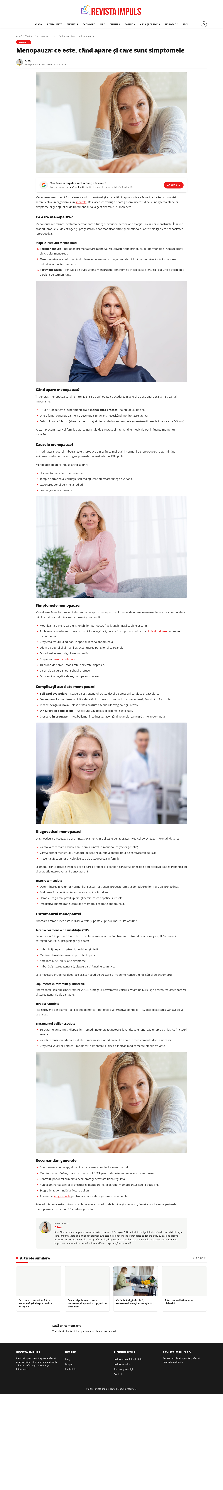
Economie (89, 24)
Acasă (19, 36)
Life (102, 24)
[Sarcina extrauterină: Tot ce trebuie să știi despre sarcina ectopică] (38, 1281)
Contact (118, 1374)
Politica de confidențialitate (128, 1359)
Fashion (130, 24)
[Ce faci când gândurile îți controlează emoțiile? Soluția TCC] (135, 1281)
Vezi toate (199, 1258)
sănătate (81, 202)
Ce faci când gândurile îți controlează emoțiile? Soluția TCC (135, 1302)
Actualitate (54, 24)
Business (72, 24)
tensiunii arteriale (64, 659)
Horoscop (171, 24)
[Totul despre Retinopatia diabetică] (184, 1281)
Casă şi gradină (150, 24)
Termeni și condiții (123, 1369)
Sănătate (29, 36)
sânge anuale (62, 1196)
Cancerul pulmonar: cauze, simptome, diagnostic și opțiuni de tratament (87, 1303)
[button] (204, 24)
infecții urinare (157, 631)
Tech (186, 24)
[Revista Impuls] (111, 11)
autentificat (73, 1331)
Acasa (38, 24)
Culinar (115, 24)
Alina (28, 60)
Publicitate (70, 1369)
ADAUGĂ (173, 185)
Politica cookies (122, 1364)
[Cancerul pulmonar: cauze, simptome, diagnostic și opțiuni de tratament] (87, 1281)
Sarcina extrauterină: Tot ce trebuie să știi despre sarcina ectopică (35, 1303)
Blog (67, 1359)
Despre (69, 1364)
